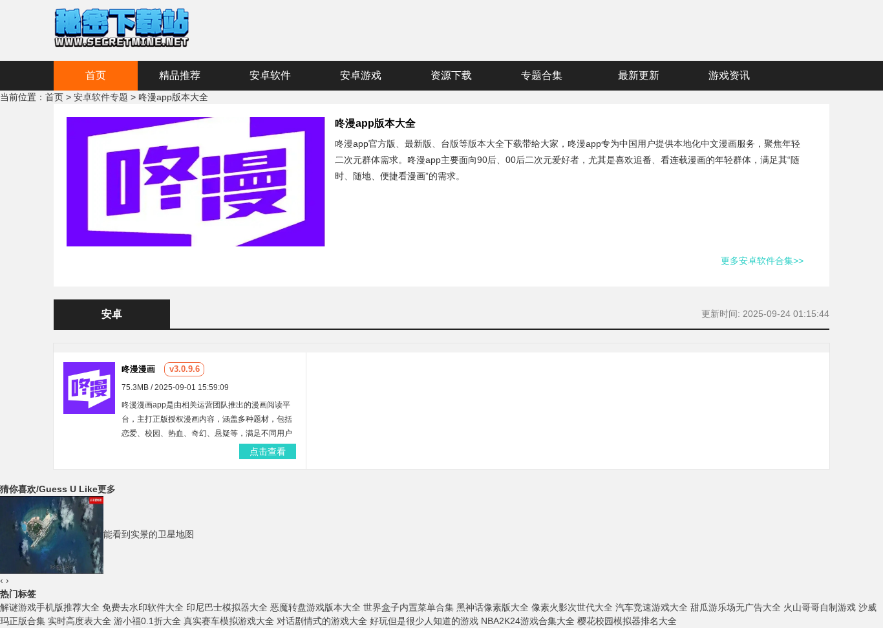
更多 (107, 489)
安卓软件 (270, 75)
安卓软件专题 (101, 97)
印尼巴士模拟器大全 (227, 607)
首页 (95, 75)
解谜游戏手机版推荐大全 (50, 607)
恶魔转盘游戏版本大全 (315, 607)
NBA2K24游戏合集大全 (528, 621)
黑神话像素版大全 (492, 607)
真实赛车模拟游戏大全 (229, 621)
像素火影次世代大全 (572, 607)
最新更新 (638, 75)
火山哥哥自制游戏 (819, 607)
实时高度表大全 (79, 621)
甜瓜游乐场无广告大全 (735, 607)
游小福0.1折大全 (147, 621)
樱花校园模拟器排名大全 (627, 621)
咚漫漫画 (138, 369)
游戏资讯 (729, 75)
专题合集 (541, 75)
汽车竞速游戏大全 (651, 607)
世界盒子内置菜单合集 (408, 607)
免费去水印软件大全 (143, 607)
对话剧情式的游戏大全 (322, 621)
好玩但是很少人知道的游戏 (424, 621)
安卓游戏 (360, 75)
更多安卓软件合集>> (762, 260)
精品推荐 (179, 75)
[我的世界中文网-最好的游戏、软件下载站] (121, 26)
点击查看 (268, 451)
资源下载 (451, 75)
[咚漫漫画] (89, 387)
